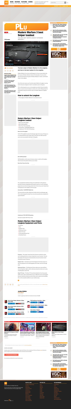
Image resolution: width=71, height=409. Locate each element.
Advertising (27, 387)
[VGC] (6, 3)
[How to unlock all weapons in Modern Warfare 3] (11, 327)
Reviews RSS (42, 397)
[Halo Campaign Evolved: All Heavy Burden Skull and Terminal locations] (43, 327)
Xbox (16, 3)
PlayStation (12, 3)
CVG (55, 385)
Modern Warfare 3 (21, 73)
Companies (42, 392)
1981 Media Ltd (8, 385)
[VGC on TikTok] (65, 6)
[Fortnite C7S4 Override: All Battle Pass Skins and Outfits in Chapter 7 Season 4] (27, 327)
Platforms (41, 393)
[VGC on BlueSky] (63, 6)
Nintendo (19, 3)
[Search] (65, 3)
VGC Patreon (27, 396)
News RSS (41, 395)
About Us (27, 385)
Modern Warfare (35, 76)
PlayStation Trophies (57, 391)
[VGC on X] (62, 6)
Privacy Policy (27, 391)
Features (24, 2)
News (11, 2)
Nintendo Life (56, 389)
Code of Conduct (28, 388)
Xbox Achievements (57, 399)
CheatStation (56, 384)
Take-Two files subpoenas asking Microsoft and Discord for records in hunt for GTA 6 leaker (60, 31)
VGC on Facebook (28, 395)
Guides (30, 2)
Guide (6, 32)
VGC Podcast (27, 397)
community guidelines (27, 345)
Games (41, 391)
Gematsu (55, 387)
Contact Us (27, 389)
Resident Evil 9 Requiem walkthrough (41, 1)
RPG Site (55, 395)
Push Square (56, 393)
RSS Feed (27, 393)
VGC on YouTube (28, 400)
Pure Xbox (56, 392)
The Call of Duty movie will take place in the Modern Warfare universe (9, 81)
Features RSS (42, 396)
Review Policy (27, 392)
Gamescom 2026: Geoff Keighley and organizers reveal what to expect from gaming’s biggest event (60, 44)
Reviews (17, 2)
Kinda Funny (56, 388)
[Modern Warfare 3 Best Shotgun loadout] (59, 327)
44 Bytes (11, 400)
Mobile (27, 3)
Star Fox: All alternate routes (40, 2)
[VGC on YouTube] (64, 6)
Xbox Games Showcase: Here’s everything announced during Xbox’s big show (10, 91)
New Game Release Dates (39, 3)
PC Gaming (24, 3)
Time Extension (57, 397)
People (41, 389)
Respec (55, 396)
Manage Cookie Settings (29, 384)
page (41, 350)
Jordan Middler (7, 39)
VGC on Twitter (28, 399)
